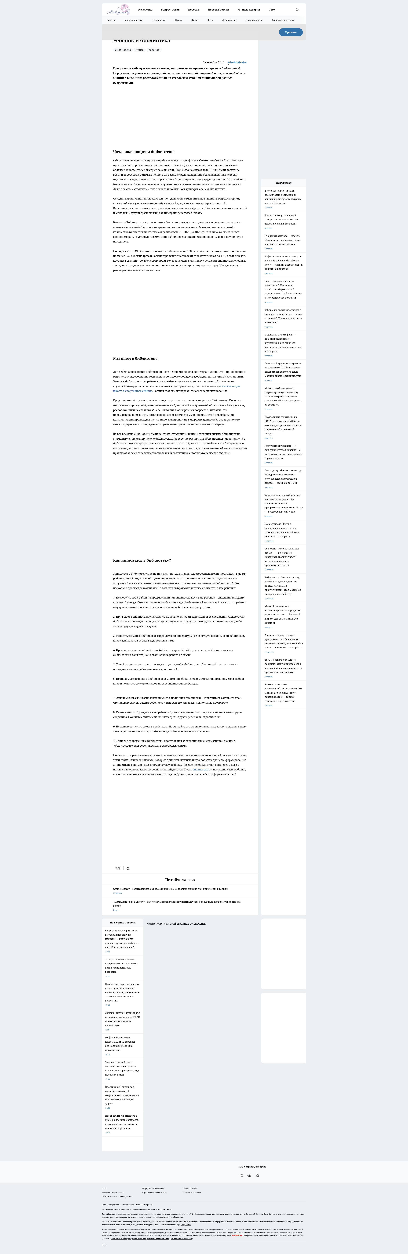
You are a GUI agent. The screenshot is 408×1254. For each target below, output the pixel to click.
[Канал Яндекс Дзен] (257, 1175)
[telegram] (129, 868)
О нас (104, 1188)
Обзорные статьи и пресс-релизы (117, 1196)
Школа (178, 19)
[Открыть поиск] (297, 9)
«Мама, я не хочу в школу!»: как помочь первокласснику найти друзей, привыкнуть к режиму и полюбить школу (177, 905)
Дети (210, 19)
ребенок (154, 50)
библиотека (123, 50)
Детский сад (229, 19)
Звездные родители (283, 19)
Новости (193, 9)
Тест (272, 9)
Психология (158, 19)
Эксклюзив (145, 9)
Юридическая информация (154, 1192)
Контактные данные (192, 1192)
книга (140, 50)
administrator (237, 62)
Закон (194, 19)
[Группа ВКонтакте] (241, 1175)
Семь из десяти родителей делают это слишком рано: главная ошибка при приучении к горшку (170, 890)
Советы (111, 19)
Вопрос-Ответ (170, 9)
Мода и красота (133, 19)
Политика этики (190, 1188)
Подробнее (186, 1224)
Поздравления (254, 19)
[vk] (118, 868)
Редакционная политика (113, 1192)
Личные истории (249, 9)
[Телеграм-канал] (249, 1175)
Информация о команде (153, 1188)
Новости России (218, 9)
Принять (291, 32)
